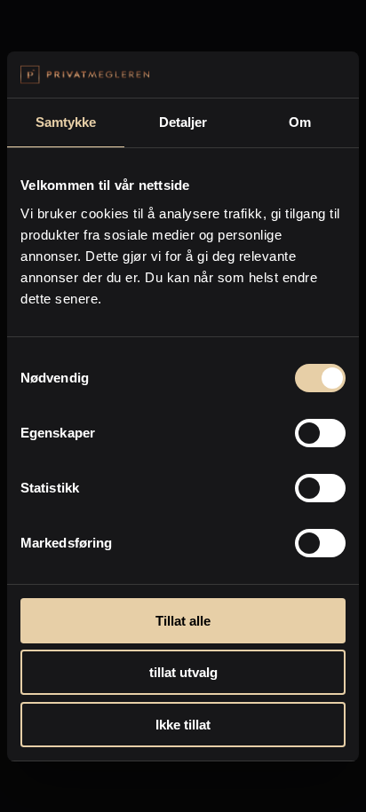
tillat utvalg (183, 672)
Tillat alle (183, 620)
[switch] (320, 433)
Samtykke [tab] (66, 122)
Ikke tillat (183, 724)
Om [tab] (300, 122)
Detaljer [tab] (183, 122)
